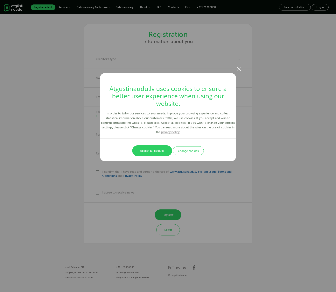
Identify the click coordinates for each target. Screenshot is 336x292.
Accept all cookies (152, 151)
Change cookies (188, 151)
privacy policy (170, 132)
